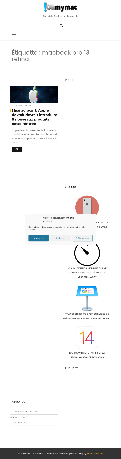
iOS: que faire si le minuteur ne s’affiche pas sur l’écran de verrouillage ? (87, 272)
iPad (21, 105)
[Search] (61, 25)
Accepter (38, 238)
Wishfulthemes (95, 453)
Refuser (60, 238)
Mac (35, 105)
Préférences (82, 238)
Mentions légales (19, 417)
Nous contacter (18, 422)
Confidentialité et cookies (23, 411)
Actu (14, 105)
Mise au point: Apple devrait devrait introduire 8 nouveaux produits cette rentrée (34, 117)
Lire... (17, 149)
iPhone (28, 105)
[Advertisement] (61, 77)
